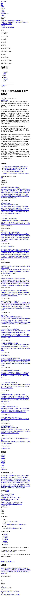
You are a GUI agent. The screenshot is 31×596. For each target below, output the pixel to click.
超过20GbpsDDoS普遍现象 (11, 316)
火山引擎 (5, 573)
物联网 (2, 426)
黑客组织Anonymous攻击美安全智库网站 (13, 171)
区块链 (2, 203)
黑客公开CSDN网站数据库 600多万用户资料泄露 (16, 173)
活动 (4, 80)
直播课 (16, 20)
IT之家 (26, 570)
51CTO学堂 (6, 528)
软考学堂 (20, 20)
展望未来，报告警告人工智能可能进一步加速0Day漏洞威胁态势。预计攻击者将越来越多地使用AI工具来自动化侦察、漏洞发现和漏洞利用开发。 (15, 271)
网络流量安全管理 (5, 246)
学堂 (2, 5)
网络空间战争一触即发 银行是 (10, 370)
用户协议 (5, 542)
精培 (10, 528)
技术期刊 (5, 79)
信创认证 (13, 22)
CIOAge (9, 521)
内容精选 (5, 72)
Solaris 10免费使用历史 (9, 382)
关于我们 (5, 534)
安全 (8, 355)
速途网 (14, 570)
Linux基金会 (4, 315)
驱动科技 (21, 568)
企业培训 (3, 12)
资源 (4, 27)
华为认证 (18, 22)
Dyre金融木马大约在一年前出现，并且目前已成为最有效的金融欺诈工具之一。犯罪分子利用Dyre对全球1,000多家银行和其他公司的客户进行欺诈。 (15, 294)
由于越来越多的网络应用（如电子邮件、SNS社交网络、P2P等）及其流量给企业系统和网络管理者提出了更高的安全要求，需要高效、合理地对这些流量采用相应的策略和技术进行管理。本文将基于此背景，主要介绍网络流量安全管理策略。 (15, 237)
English (5, 541)
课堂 (8, 27)
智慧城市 (11, 426)
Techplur (15, 521)
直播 (13, 27)
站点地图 (5, 538)
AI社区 (5, 77)
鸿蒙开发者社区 (5, 13)
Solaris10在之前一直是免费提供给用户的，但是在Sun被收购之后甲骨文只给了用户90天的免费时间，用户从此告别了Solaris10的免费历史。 (15, 386)
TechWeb (3, 570)
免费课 (2, 10)
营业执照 (3, 561)
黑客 (2, 178)
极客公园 (4, 571)
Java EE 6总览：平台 (9, 218)
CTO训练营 (19, 528)
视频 (4, 74)
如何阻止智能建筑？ (11, 417)
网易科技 (12, 568)
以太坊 (5, 203)
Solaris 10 (3, 393)
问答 (6, 27)
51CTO (5, 521)
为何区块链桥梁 (10, 187)
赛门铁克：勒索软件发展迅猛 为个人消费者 (15, 249)
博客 (2, 3)
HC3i (12, 521)
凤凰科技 (16, 568)
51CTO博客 (6, 524)
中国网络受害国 (9, 204)
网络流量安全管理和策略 (10, 232)
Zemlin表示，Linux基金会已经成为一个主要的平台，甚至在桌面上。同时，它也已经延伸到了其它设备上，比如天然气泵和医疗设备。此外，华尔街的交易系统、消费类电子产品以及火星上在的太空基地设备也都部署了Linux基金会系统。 (15, 306)
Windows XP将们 (10, 329)
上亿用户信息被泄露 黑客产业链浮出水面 (14, 169)
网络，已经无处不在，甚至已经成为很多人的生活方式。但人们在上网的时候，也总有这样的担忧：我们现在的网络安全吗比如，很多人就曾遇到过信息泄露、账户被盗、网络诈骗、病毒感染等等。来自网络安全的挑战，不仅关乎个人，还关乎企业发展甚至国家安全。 (15, 210)
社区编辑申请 (4, 85)
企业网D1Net (21, 571)
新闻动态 (5, 536)
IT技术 (26, 22)
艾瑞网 (6, 570)
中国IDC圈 (15, 571)
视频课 (2, 20)
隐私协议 (5, 544)
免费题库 (9, 24)
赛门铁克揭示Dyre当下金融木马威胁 (14, 290)
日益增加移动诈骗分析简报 (9, 427)
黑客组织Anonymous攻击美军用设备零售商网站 (15, 166)
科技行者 (26, 568)
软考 (10, 22)
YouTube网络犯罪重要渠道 (10, 358)
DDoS (6, 448)
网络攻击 (3, 448)
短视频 (12, 20)
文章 (2, 27)
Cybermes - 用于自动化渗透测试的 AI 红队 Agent (13, 475)
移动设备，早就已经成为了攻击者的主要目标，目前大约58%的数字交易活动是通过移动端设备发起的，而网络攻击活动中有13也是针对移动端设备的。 (15, 431)
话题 (4, 75)
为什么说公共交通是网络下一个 (13, 278)
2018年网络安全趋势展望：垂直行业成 (13, 394)
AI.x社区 (24, 524)
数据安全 (3, 355)
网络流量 (12, 246)
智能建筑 (6, 426)
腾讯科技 (7, 568)
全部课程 (3, 22)
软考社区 (3, 8)
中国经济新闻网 (20, 570)
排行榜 (9, 20)
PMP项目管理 (4, 24)
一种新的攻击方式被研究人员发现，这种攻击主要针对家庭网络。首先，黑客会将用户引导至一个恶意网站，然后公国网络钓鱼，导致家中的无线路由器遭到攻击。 (15, 410)
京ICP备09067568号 (10, 551)
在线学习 (3, 25)
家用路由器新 (9, 406)
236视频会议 (9, 571)
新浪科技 (3, 568)
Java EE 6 (3, 230)
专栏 (11, 27)
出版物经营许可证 (10, 561)
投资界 (26, 571)
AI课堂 (2, 15)
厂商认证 (22, 22)
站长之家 (10, 570)
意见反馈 (5, 539)
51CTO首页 (3, 1)
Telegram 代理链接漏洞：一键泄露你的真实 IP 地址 (13, 479)
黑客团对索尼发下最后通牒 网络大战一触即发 (15, 168)
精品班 (2, 6)
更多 (7, 491)
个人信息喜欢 (9, 343)
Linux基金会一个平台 (10, 301)
